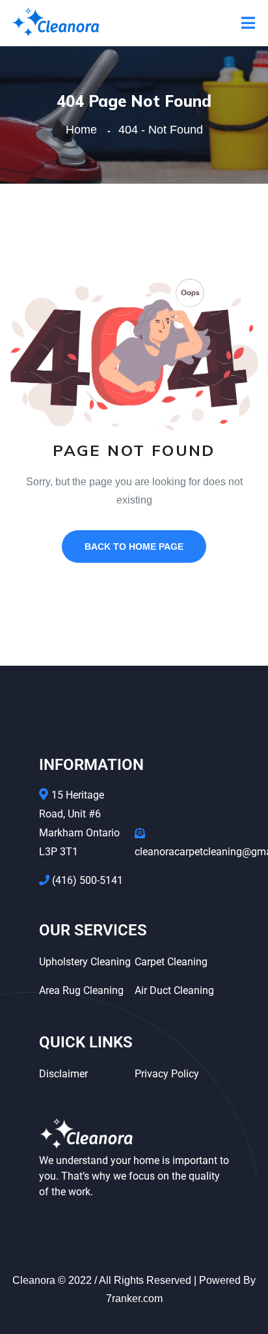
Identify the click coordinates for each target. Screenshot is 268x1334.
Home (84, 129)
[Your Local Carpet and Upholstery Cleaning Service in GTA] (55, 22)
